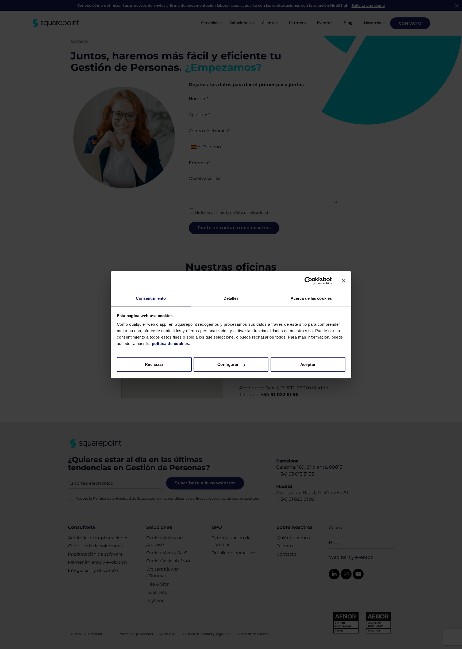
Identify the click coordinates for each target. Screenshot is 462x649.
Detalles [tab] (231, 298)
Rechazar (154, 364)
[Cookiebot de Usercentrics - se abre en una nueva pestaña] (308, 281)
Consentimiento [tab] (151, 298)
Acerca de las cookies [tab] (311, 298)
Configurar (228, 364)
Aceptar (308, 364)
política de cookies (170, 343)
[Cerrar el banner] (343, 281)
